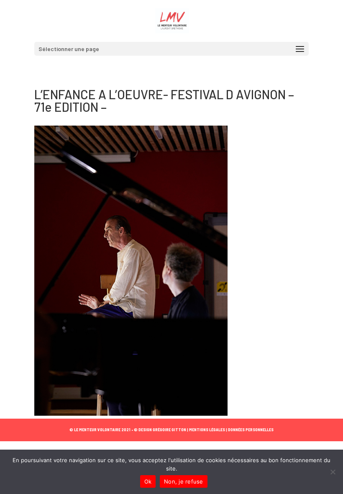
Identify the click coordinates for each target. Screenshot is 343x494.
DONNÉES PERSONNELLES (250, 429)
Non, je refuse (183, 481)
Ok (148, 481)
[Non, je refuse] (332, 472)
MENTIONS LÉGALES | (207, 429)
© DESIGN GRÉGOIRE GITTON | (161, 429)
